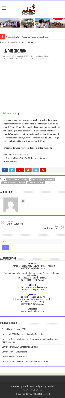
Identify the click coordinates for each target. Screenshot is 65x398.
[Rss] (24, 390)
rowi (8, 56)
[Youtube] (37, 390)
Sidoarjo (46, 56)
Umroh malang (10, 120)
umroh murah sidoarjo (14, 183)
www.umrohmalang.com (32, 311)
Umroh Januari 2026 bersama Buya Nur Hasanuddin (25, 361)
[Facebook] (31, 390)
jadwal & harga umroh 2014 (31, 141)
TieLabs (50, 386)
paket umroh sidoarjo (18, 179)
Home (3, 42)
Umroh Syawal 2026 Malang (14, 352)
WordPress (28, 386)
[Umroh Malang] (33, 8)
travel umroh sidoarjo (43, 179)
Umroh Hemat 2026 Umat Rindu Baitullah (20, 347)
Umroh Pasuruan (50, 227)
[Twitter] (34, 390)
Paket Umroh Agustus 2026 (14, 329)
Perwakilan (13, 42)
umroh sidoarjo (36, 183)
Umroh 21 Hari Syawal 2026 (14, 357)
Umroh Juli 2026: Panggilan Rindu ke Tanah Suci (27, 37)
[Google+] (28, 390)
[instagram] (40, 390)
